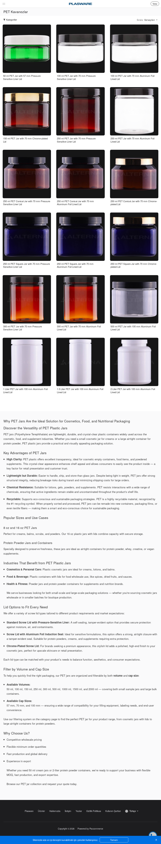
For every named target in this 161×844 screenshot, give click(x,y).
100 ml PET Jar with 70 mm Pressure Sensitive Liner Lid (76, 77)
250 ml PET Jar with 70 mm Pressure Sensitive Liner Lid (76, 140)
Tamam (114, 839)
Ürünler (41, 811)
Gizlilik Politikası (93, 811)
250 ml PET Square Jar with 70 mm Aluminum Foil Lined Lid (75, 265)
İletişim (68, 811)
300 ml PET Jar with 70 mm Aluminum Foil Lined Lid (79, 328)
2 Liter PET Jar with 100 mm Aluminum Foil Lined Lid (133, 390)
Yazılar (79, 811)
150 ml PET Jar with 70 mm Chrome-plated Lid (25, 140)
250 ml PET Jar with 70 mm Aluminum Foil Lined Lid (132, 140)
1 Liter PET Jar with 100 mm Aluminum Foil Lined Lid (25, 390)
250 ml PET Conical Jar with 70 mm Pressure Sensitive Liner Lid (26, 203)
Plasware (29, 811)
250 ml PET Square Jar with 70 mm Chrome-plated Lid (134, 265)
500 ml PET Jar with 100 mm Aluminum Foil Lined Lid (133, 328)
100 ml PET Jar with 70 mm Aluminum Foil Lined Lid (132, 77)
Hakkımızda (54, 811)
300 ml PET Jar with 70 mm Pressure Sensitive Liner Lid (22, 328)
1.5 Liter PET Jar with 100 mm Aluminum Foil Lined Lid (80, 390)
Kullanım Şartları (113, 811)
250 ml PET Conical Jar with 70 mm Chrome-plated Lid (134, 203)
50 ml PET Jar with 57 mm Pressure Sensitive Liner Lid (22, 77)
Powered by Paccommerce (90, 828)
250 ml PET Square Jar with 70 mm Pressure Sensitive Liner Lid (26, 265)
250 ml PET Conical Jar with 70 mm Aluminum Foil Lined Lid (75, 203)
